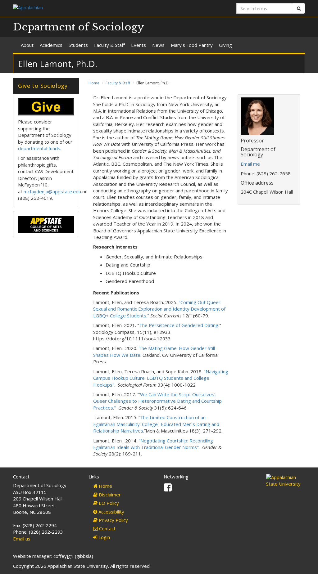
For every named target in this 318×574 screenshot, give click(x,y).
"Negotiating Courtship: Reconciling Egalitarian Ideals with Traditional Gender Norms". (153, 443)
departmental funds (39, 148)
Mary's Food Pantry (192, 45)
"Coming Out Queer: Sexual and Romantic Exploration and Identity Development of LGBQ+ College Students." (159, 309)
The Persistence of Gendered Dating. (179, 325)
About (27, 45)
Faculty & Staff (109, 45)
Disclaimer (109, 494)
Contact (107, 528)
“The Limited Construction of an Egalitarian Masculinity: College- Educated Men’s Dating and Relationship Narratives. (156, 424)
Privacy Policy (113, 520)
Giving (225, 45)
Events (138, 45)
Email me (250, 164)
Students (78, 45)
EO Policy (108, 503)
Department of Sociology (78, 27)
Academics (51, 45)
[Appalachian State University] (83, 8)
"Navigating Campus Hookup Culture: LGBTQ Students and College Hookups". (160, 378)
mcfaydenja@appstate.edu (52, 191)
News (158, 45)
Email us (21, 539)
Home (94, 83)
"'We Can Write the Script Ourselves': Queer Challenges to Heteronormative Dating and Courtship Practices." (157, 401)
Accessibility (110, 512)
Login (103, 537)
